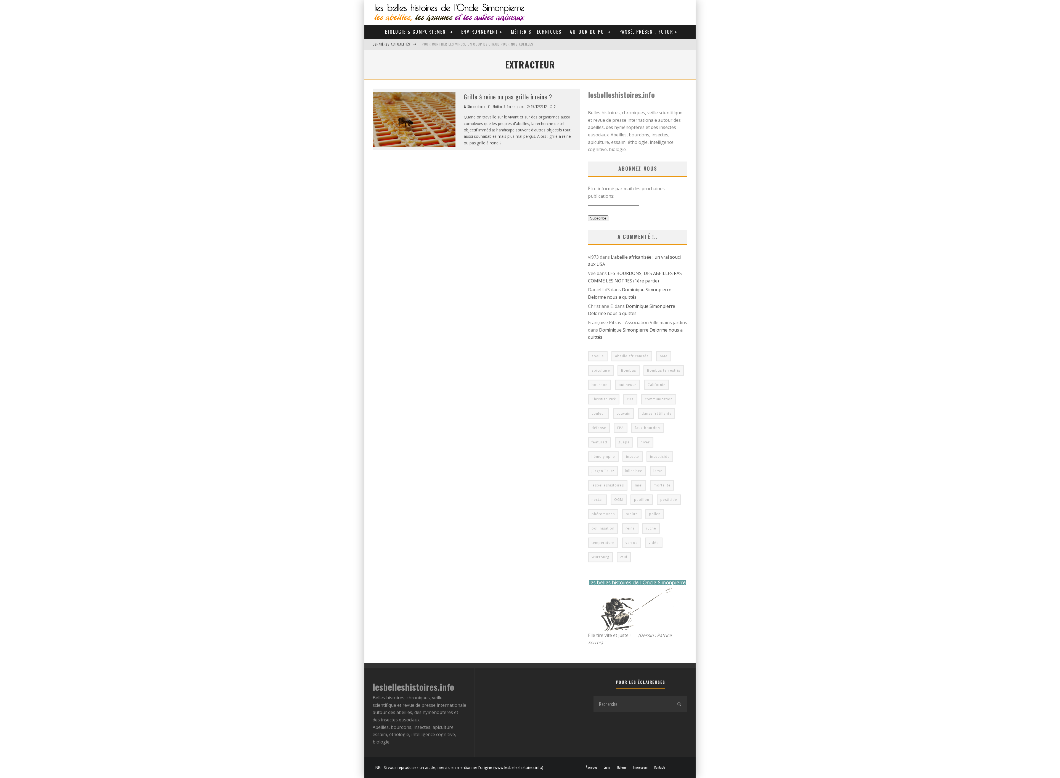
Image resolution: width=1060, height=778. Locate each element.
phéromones (603, 514)
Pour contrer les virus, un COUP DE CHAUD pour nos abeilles (478, 44)
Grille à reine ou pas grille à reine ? (508, 96)
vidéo (654, 542)
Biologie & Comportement (417, 31)
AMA (664, 356)
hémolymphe (603, 456)
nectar (597, 499)
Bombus (628, 370)
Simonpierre (476, 106)
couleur (598, 413)
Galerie (622, 767)
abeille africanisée (632, 356)
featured (599, 442)
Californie (657, 384)
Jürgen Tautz (603, 471)
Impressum (640, 767)
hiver (645, 442)
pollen (655, 514)
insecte (632, 456)
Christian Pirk (604, 399)
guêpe (624, 442)
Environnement (479, 31)
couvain (623, 413)
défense (599, 427)
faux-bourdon (647, 427)
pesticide (668, 499)
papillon (641, 499)
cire (630, 399)
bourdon (600, 384)
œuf (623, 557)
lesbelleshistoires (608, 485)
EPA (620, 427)
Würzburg (600, 557)
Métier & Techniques (536, 31)
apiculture (601, 370)
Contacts (660, 767)
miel (639, 485)
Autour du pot (588, 31)
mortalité (662, 485)
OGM (618, 499)
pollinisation (603, 528)
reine (630, 528)
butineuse (628, 384)
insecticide (660, 456)
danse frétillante (657, 413)
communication (659, 399)
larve (657, 471)
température (603, 542)
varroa (632, 542)
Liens (607, 767)
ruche (651, 528)
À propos (591, 767)
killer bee (633, 471)
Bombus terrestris (663, 370)
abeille (598, 356)
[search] (679, 704)
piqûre (632, 514)
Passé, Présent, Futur (646, 31)
